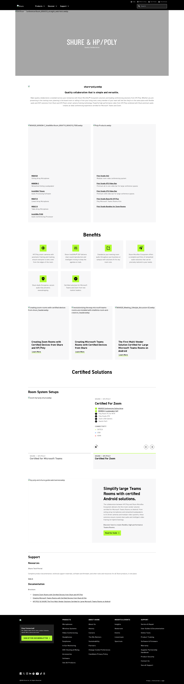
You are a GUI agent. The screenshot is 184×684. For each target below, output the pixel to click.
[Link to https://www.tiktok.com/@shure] (41, 673)
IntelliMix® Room (38, 191)
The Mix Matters (95, 637)
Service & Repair (147, 624)
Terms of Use (156, 680)
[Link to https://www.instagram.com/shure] (27, 673)
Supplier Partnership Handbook (152, 651)
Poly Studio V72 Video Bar (107, 191)
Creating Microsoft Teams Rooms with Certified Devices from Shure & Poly (60, 598)
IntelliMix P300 (37, 214)
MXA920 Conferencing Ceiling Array (110, 408)
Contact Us (145, 661)
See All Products (68, 663)
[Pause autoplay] (96, 447)
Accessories (67, 654)
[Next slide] (152, 447)
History (91, 629)
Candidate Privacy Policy (98, 654)
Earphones (66, 641)
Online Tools (145, 633)
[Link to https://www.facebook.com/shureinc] (21, 673)
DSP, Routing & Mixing (70, 650)
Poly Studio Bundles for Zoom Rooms (111, 206)
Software (66, 658)
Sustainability (94, 641)
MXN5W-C (35, 183)
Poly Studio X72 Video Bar (107, 183)
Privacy (148, 680)
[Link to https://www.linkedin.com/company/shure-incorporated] (30, 673)
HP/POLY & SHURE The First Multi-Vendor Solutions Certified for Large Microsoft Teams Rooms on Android (71, 601)
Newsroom (119, 629)
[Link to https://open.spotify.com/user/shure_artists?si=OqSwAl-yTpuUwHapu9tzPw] (33, 673)
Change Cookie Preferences (99, 650)
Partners (92, 646)
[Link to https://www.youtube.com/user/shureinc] (37, 673)
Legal (162, 680)
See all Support (147, 665)
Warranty (144, 646)
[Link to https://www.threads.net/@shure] (44, 673)
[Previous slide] (146, 447)
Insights (118, 624)
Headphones (67, 637)
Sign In (30, 579)
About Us (92, 624)
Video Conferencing (70, 633)
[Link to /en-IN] (24, 6)
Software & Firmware (149, 641)
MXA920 (35, 176)
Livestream (119, 637)
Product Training (147, 637)
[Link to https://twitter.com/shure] (24, 673)
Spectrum (118, 641)
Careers (92, 633)
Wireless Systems (69, 629)
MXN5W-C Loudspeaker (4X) (108, 411)
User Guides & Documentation (152, 629)
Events (117, 633)
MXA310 (35, 206)
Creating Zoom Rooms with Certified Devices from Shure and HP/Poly (58, 595)
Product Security (147, 657)
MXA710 (35, 199)
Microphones (67, 624)
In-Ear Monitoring (69, 646)
